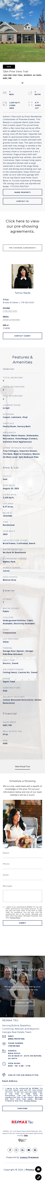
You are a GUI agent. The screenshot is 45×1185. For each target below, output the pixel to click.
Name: (6, 853)
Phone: (6, 864)
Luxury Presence (29, 1157)
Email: (6, 875)
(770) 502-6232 (10, 311)
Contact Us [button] (22, 201)
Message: (8, 886)
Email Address (10, 1081)
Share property (22, 192)
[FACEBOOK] (10, 1150)
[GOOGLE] (35, 1150)
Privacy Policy (15, 918)
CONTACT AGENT (22, 336)
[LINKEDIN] (22, 1150)
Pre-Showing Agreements (22, 248)
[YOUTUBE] (28, 1150)
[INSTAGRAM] (16, 1150)
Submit (22, 923)
